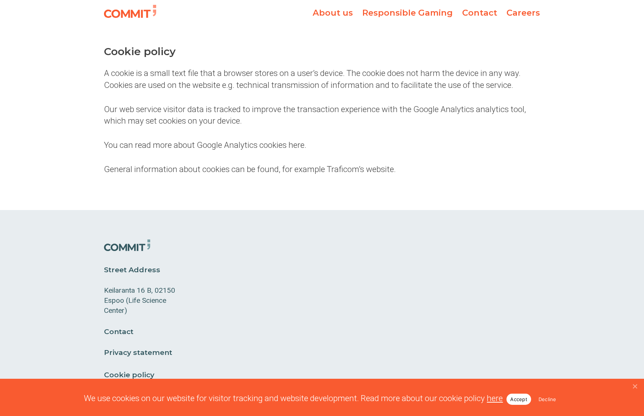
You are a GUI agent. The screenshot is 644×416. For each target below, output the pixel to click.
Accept (518, 399)
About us (333, 12)
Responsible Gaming (407, 12)
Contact (479, 12)
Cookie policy (129, 374)
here (495, 398)
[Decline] (634, 386)
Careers (523, 12)
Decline (547, 399)
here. (297, 145)
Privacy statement (138, 352)
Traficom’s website (360, 169)
